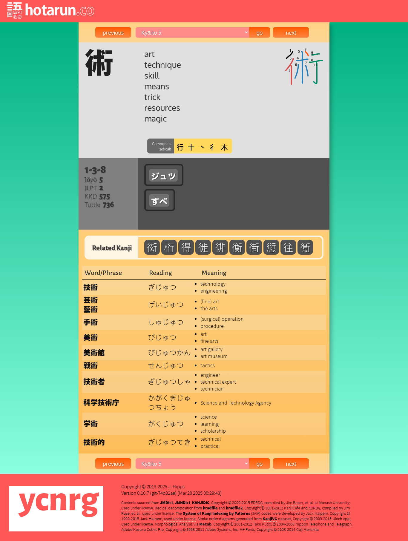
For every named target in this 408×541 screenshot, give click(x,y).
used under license (137, 508)
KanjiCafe (292, 508)
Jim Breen (294, 502)
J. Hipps (176, 486)
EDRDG (257, 502)
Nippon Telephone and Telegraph (323, 524)
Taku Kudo (262, 524)
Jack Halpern (317, 513)
